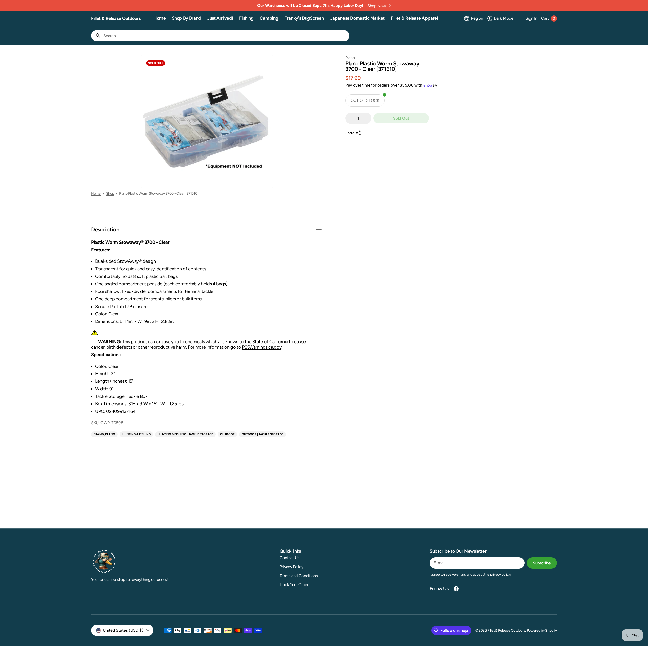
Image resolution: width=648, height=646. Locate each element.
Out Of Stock (365, 100)
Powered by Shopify (542, 630)
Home (96, 194)
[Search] (96, 35)
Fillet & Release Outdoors (506, 630)
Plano (350, 57)
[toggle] (319, 230)
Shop (110, 194)
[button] (473, 18)
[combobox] (225, 35)
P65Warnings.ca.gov (261, 347)
